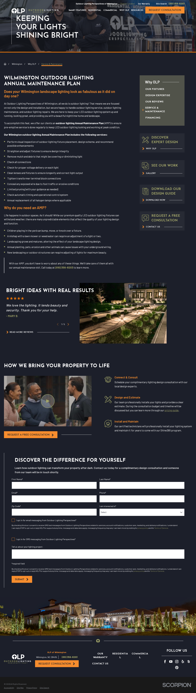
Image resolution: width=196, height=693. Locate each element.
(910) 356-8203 (177, 4)
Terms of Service (161, 528)
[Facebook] (165, 661)
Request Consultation (54, 664)
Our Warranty (144, 3)
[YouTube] (170, 661)
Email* (14, 493)
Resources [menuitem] (137, 10)
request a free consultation (28, 435)
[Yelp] (182, 661)
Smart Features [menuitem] (77, 10)
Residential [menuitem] (94, 10)
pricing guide (171, 410)
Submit (19, 579)
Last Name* (104, 479)
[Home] (34, 10)
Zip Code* (16, 506)
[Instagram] (176, 661)
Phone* (102, 493)
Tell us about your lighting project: (27, 547)
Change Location (127, 3)
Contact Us (100, 664)
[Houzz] (188, 661)
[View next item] (68, 324)
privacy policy (143, 528)
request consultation (165, 10)
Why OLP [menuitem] (124, 10)
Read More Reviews (21, 332)
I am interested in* (107, 506)
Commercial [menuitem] (110, 10)
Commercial (140, 656)
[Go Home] (5, 64)
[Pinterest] (176, 667)
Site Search (161, 3)
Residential (120, 656)
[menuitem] (159, 89)
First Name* (17, 479)
